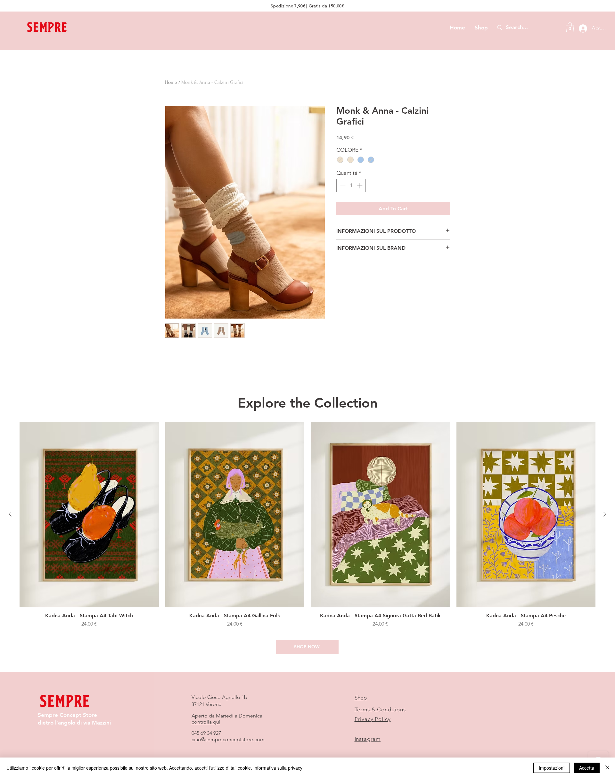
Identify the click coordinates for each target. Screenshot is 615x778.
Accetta (586, 768)
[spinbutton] (351, 185)
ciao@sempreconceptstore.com (228, 739)
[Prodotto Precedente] (10, 514)
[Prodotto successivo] (605, 514)
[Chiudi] (607, 768)
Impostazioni (551, 768)
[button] (570, 27)
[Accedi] (581, 28)
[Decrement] (342, 185)
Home (171, 82)
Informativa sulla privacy (277, 768)
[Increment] (360, 185)
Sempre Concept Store (67, 715)
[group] (307, 528)
